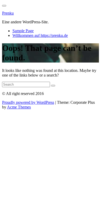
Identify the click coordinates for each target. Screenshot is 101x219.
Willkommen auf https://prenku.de (40, 35)
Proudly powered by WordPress (28, 102)
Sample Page (23, 31)
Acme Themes (19, 107)
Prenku (8, 13)
